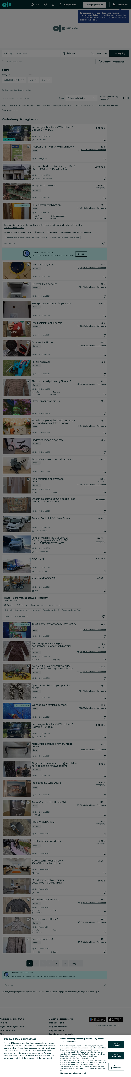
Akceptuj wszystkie (116, 1045)
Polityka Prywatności (43, 1058)
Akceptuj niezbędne (116, 1056)
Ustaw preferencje (116, 1067)
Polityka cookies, (27, 1058)
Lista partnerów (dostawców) (73, 1073)
